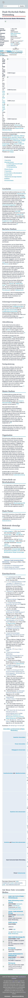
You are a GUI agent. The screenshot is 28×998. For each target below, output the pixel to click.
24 (3, 517)
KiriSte (18, 957)
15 (24, 332)
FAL (13, 916)
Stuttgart (9, 52)
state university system (8, 150)
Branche (6, 264)
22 (10, 504)
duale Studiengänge (3, 108)
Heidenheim (20, 52)
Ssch (18, 904)
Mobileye (18, 533)
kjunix (20, 904)
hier (13, 980)
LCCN (11, 883)
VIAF (4, 884)
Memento (12, 622)
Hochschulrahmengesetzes (9, 205)
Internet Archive (11, 623)
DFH (12, 44)
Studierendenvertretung (19, 475)
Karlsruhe (4, 137)
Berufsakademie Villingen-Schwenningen (14, 552)
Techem (20, 539)
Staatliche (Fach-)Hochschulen (17, 811)
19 (18, 403)
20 (10, 422)
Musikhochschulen (20, 773)
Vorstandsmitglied (16, 549)
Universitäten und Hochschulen (11, 729)
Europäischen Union (7, 221)
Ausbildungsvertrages (17, 306)
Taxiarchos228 (20, 915)
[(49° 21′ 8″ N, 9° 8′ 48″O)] (8, 50)
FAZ (15, 617)
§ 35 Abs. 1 (10, 649)
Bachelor (11, 283)
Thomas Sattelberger (9, 541)
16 (23, 359)
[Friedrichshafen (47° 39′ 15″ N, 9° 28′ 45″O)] (12, 54)
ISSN (7, 618)
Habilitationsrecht (19, 290)
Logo (14, 929)
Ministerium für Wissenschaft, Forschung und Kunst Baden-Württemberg (15, 716)
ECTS (8, 330)
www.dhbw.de (14, 45)
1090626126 (6, 883)
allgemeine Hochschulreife (10, 309)
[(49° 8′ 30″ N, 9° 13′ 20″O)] (9, 50)
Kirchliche (6, 842)
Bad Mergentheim (14, 139)
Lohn (3, 262)
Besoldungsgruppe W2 (19, 503)
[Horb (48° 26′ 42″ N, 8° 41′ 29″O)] (3, 52)
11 (17, 263)
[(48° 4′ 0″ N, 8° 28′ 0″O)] (0, 53)
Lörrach (9, 137)
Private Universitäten (20, 744)
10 (17, 223)
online (20, 618)
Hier (19, 980)
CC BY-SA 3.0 (15, 905)
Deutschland (14, 35)
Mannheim (14, 137)
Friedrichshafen (17, 140)
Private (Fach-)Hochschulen (18, 842)
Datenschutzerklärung (18, 996)
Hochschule (17, 125)
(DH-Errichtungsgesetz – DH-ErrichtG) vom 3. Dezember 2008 (15, 672)
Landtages (22, 197)
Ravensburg (22, 139)
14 (23, 317)
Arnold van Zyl (19, 214)
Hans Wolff (17, 211)
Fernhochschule (21, 873)
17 (23, 386)
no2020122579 (17, 883)
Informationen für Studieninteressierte (13, 565)
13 (5, 284)
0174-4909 (11, 618)
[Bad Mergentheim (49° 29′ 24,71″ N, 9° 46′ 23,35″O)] (15, 49)
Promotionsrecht (6, 290)
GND (17, 881)
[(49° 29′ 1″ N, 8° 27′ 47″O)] (0, 49)
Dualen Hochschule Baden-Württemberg (15, 932)
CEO (17, 534)
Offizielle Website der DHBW (11, 567)
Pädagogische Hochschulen (18, 750)
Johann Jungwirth (8, 531)
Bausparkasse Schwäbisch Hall (12, 550)
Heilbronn (22, 135)
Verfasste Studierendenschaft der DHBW (14, 568)
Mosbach (20, 137)
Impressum (7, 996)
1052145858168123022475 (12, 884)
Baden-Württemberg (15, 33)
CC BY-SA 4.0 (11, 959)
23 (23, 505)
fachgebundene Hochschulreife (9, 311)
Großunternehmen (6, 520)
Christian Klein (7, 534)
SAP (21, 534)
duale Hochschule (3, 93)
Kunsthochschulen (8, 773)
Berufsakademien (21, 193)
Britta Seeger (7, 545)
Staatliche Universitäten (19, 737)
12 (20, 277)
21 (21, 499)
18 (16, 403)
